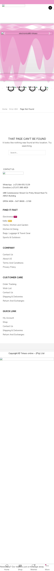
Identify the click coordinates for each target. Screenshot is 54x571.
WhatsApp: (7, 184)
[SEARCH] (43, 152)
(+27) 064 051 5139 (21, 184)
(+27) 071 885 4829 (19, 187)
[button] (4, 33)
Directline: (7, 187)
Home (4, 109)
